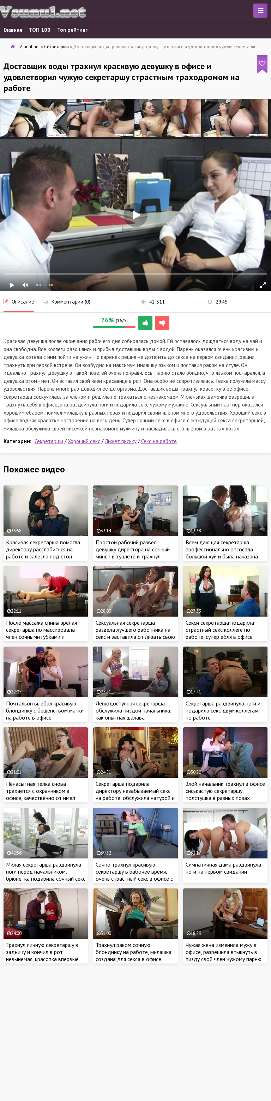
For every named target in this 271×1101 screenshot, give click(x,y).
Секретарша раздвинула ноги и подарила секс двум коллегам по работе (223, 710)
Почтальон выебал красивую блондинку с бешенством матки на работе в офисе (45, 710)
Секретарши (49, 441)
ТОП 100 (39, 29)
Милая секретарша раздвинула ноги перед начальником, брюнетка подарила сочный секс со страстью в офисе (45, 875)
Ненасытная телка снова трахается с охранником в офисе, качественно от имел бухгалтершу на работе (40, 794)
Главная (13, 29)
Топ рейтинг (72, 29)
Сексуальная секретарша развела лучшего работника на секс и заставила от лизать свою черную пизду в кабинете (135, 633)
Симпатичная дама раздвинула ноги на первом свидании (223, 868)
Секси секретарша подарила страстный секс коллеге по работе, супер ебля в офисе (220, 629)
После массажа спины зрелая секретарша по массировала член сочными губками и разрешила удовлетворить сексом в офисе (41, 636)
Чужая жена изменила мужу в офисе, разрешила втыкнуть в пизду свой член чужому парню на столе (223, 955)
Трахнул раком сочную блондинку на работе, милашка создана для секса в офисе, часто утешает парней (133, 955)
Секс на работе (159, 441)
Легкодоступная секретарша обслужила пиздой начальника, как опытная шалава (133, 710)
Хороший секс (84, 441)
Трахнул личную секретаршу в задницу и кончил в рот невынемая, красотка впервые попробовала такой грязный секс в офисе (42, 959)
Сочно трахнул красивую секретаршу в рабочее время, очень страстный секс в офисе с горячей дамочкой (134, 875)
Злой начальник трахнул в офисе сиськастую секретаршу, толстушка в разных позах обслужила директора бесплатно (225, 797)
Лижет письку (121, 441)
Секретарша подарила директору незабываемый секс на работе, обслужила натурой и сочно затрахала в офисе (135, 794)
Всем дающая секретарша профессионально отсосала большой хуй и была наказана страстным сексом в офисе (222, 553)
